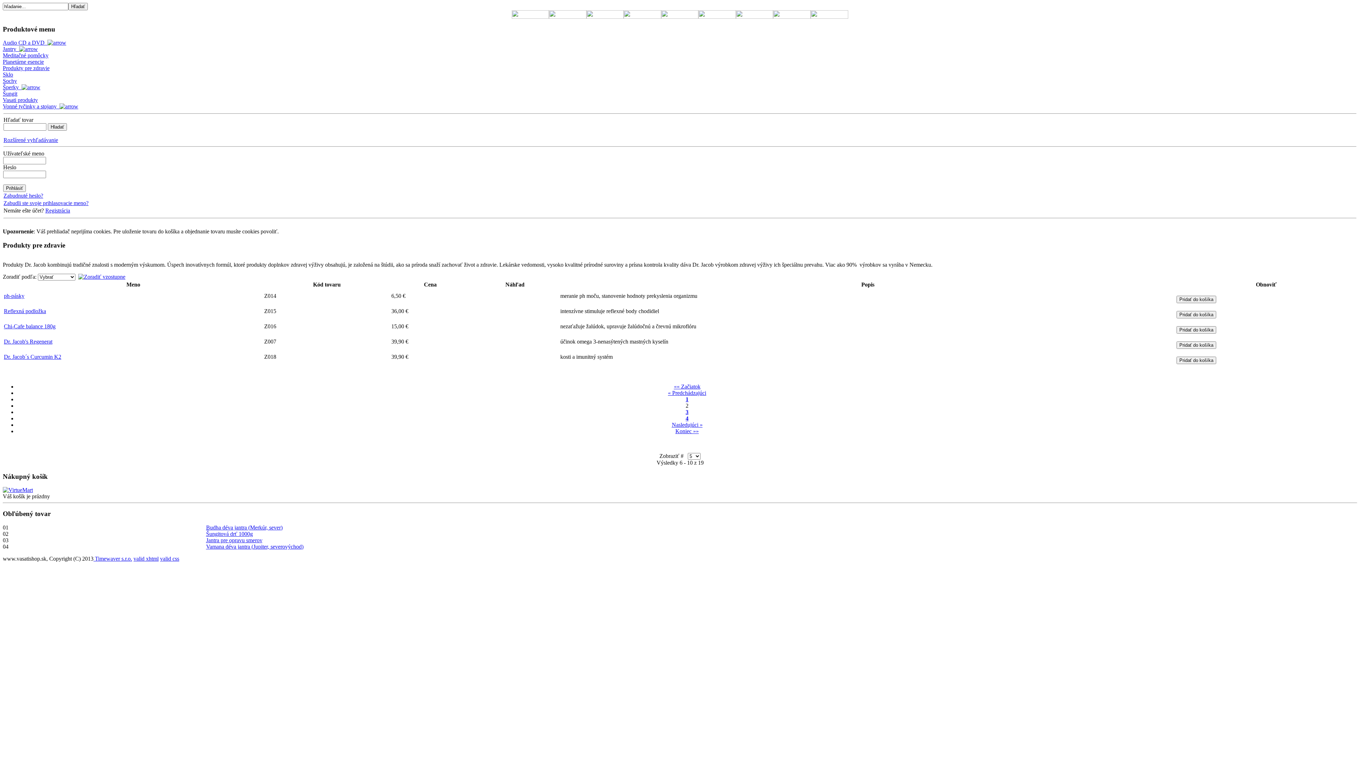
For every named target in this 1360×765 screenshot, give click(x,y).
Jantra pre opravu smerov (234, 540)
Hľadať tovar (18, 120)
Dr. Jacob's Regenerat (28, 342)
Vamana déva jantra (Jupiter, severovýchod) (255, 547)
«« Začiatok (687, 387)
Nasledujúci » (687, 425)
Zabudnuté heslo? (23, 196)
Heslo (9, 167)
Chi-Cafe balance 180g (30, 326)
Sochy (10, 81)
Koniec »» (687, 431)
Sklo (8, 75)
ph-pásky (14, 296)
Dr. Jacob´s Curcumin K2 (32, 357)
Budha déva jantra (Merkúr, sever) (244, 528)
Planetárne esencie (23, 62)
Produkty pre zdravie (26, 68)
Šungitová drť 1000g (229, 534)
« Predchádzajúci (687, 393)
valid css (169, 559)
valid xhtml (146, 559)
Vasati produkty (20, 100)
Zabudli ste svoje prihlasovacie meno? (46, 203)
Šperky (12, 87)
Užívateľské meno (23, 154)
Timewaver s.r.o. (113, 559)
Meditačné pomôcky (26, 55)
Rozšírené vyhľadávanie (31, 140)
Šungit (10, 94)
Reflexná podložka (25, 311)
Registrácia (57, 211)
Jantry (11, 49)
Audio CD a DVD (25, 43)
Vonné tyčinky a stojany (31, 106)
